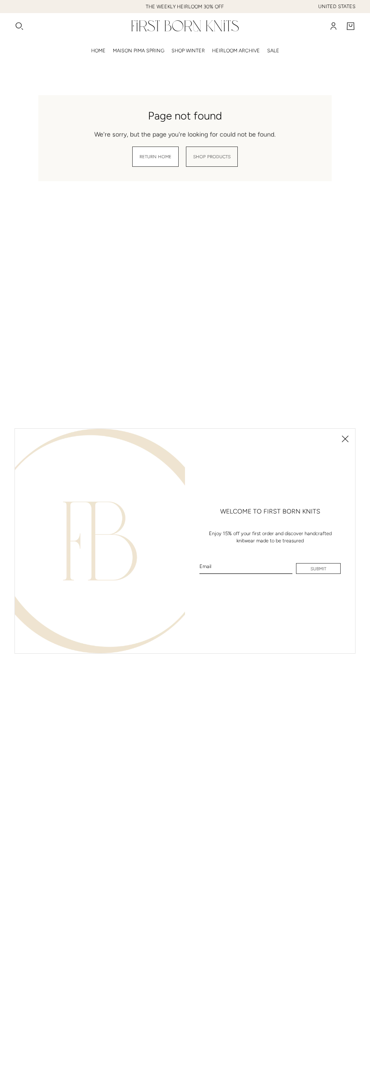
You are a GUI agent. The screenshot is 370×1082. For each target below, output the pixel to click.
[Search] (19, 26)
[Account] (333, 26)
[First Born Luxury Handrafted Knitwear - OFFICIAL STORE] (185, 26)
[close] (345, 438)
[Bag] (351, 26)
